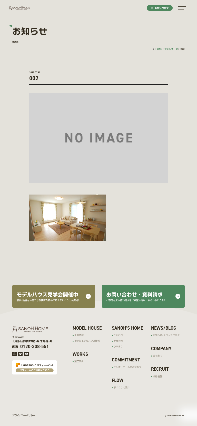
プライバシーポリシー (23, 415)
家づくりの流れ (122, 387)
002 (182, 48)
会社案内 (157, 355)
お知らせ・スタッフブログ (166, 335)
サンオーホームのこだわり (127, 367)
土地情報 (79, 335)
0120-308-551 (34, 346)
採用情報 (157, 376)
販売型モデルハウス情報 (87, 340)
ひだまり (118, 346)
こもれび (118, 335)
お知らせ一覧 (171, 48)
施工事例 (79, 361)
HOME (158, 48)
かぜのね (118, 340)
